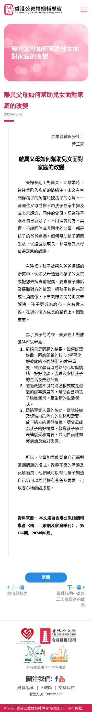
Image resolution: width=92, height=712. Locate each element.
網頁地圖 (26, 687)
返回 (46, 577)
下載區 (46, 687)
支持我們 (66, 687)
